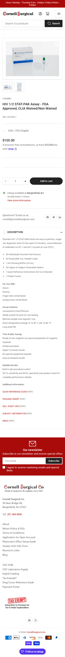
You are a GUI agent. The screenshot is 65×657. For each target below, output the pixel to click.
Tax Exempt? (9, 578)
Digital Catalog (10, 573)
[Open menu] (58, 13)
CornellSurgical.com (35, 632)
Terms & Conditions (13, 532)
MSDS (5, 421)
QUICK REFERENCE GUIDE (14, 391)
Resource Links (11, 550)
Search (56, 23)
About (5, 524)
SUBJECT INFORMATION (14, 413)
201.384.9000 (14, 514)
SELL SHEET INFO (11, 406)
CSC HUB (7, 564)
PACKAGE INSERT (10, 399)
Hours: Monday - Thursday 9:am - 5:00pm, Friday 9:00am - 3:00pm (33, 3)
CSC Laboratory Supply (15, 569)
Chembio (6, 98)
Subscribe (53, 460)
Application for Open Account (18, 537)
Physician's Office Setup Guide (19, 541)
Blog (5, 554)
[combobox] (32, 23)
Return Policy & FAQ (13, 528)
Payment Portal (11, 586)
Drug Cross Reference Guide (18, 582)
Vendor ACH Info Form (15, 546)
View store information (19, 200)
